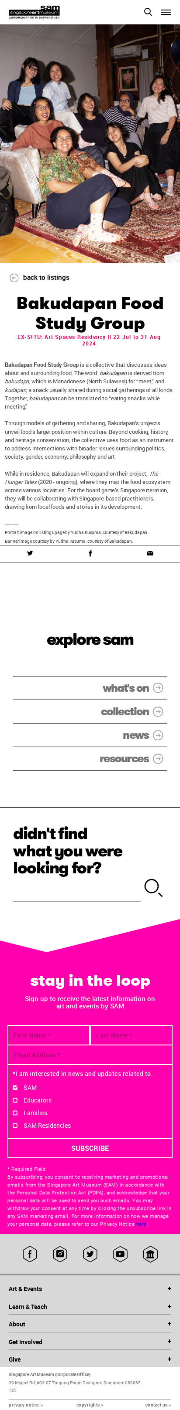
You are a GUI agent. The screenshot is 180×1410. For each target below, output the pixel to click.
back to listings (46, 277)
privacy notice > (26, 1405)
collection (125, 711)
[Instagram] (60, 1254)
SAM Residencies (47, 1125)
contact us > (158, 1405)
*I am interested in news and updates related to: (83, 1073)
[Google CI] (150, 1254)
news (136, 735)
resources (124, 758)
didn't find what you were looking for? (67, 850)
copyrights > (90, 1405)
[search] (154, 889)
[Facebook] (90, 554)
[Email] (150, 554)
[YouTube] (120, 1254)
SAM (30, 1087)
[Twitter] (30, 554)
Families (35, 1113)
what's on (126, 688)
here (141, 1224)
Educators (38, 1100)
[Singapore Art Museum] (49, 12)
